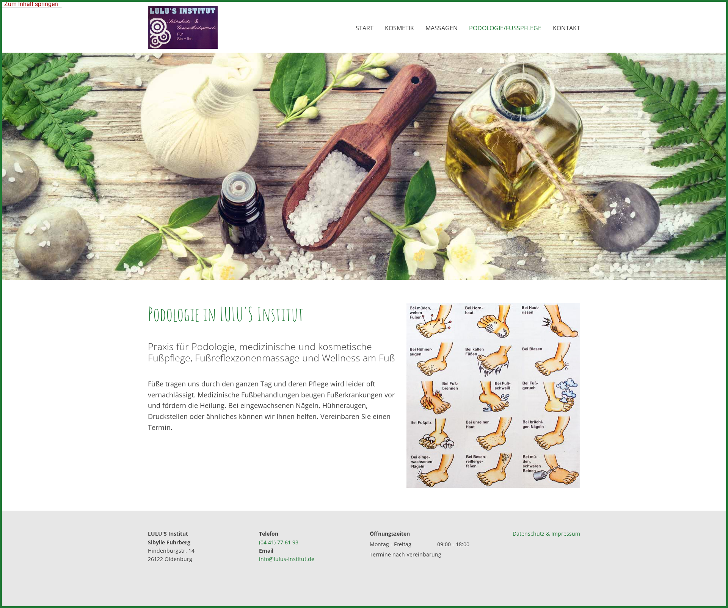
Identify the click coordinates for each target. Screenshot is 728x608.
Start (364, 28)
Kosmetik (399, 28)
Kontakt (566, 28)
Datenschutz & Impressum (546, 533)
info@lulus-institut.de (286, 559)
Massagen (441, 28)
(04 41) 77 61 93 (278, 542)
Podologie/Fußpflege (505, 28)
